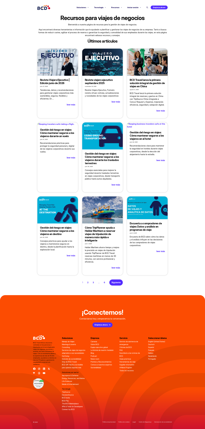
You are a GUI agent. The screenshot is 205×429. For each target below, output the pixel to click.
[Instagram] (39, 369)
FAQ (121, 350)
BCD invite (66, 398)
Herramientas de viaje (127, 362)
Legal (134, 422)
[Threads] (39, 373)
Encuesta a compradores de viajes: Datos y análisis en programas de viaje (146, 226)
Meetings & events (69, 344)
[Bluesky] (34, 373)
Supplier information (126, 365)
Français (151, 350)
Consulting (66, 347)
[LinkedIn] (44, 369)
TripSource (66, 392)
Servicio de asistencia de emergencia (128, 342)
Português (152, 359)
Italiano (150, 353)
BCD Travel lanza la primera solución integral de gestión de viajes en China (147, 83)
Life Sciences (67, 381)
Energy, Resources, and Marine (73, 378)
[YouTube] (44, 373)
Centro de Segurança (145, 422)
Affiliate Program (125, 367)
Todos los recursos (126, 370)
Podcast (94, 356)
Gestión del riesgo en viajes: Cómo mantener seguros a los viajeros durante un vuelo (57, 133)
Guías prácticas (125, 359)
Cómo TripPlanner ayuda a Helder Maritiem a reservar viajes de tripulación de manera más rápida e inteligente (100, 234)
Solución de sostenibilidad (71, 359)
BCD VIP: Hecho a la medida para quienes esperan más (72, 366)
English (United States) (156, 341)
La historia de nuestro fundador (102, 350)
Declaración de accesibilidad (163, 422)
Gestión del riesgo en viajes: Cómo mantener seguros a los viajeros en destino (57, 231)
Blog (92, 353)
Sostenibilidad (96, 367)
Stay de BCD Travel (69, 362)
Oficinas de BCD (125, 347)
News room (95, 359)
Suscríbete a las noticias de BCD (129, 354)
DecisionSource (68, 395)
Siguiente (116, 282)
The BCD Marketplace (70, 404)
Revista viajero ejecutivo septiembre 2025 (99, 81)
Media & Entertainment (70, 384)
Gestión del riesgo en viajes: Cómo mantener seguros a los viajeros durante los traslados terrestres (102, 158)
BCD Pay (65, 401)
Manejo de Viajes (68, 341)
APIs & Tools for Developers (72, 406)
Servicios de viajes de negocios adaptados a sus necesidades (73, 351)
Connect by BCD (68, 409)
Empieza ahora (159, 7)
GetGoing (65, 356)
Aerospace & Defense (70, 375)
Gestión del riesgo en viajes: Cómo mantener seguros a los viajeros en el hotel (147, 135)
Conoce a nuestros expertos (101, 365)
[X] (49, 369)
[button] (147, 7)
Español (151, 347)
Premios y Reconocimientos (101, 362)
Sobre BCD (95, 344)
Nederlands (152, 356)
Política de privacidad (109, 422)
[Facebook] (34, 369)
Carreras (94, 341)
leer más (71, 104)
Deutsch (151, 344)
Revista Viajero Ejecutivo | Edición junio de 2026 (55, 81)
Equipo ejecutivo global (99, 347)
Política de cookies (124, 422)
